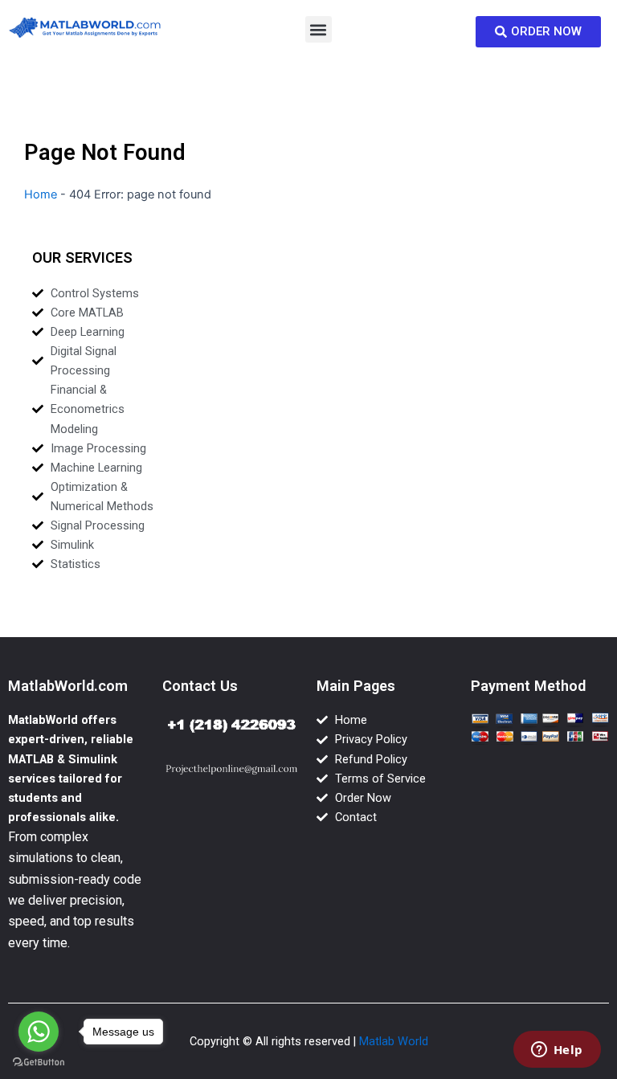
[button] (318, 29)
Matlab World (393, 1041)
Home (40, 194)
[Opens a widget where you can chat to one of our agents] (557, 1051)
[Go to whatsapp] (38, 1032)
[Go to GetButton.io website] (38, 1062)
